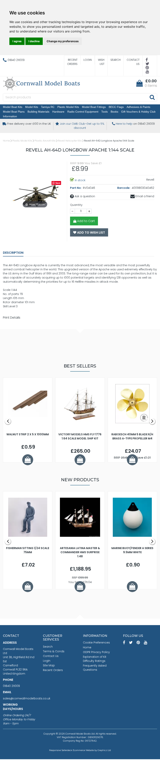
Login (88, 60)
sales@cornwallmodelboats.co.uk (26, 698)
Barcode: (124, 188)
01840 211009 (11, 686)
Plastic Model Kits (68, 106)
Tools (104, 111)
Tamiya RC (47, 106)
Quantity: (76, 205)
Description (13, 252)
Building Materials (38, 111)
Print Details (11, 317)
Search (115, 60)
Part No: (76, 188)
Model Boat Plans (14, 111)
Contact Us (133, 62)
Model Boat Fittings (94, 106)
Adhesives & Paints (138, 106)
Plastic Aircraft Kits (45, 140)
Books (114, 111)
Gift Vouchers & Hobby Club (138, 111)
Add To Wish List (90, 232)
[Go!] (152, 97)
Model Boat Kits (12, 106)
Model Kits (31, 106)
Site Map (49, 665)
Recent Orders (72, 62)
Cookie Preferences (96, 642)
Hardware (58, 111)
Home (6, 140)
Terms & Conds (53, 651)
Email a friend (144, 196)
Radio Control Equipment (82, 111)
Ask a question (84, 196)
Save (57, 182)
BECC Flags (116, 106)
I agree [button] (16, 41)
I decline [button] (34, 41)
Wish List (101, 62)
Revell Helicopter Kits (70, 140)
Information (10, 116)
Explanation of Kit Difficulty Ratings (94, 659)
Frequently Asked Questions (95, 668)
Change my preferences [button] (63, 41)
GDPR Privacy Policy (96, 652)
